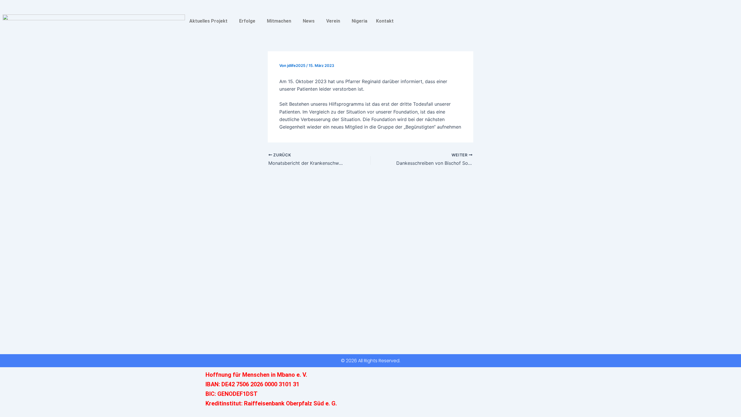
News (309, 21)
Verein (333, 21)
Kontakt (385, 21)
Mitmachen (279, 21)
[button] (210, 21)
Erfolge (247, 21)
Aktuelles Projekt (208, 21)
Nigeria (359, 21)
